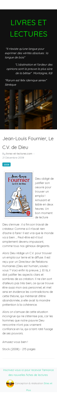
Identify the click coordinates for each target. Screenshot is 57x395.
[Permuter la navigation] (8, 4)
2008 (6, 164)
